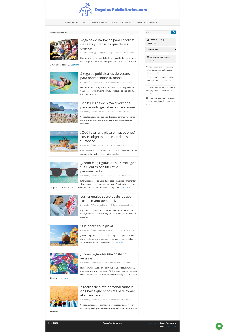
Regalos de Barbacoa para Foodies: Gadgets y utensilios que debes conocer (107, 44)
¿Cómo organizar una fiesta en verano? (103, 256)
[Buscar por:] (160, 32)
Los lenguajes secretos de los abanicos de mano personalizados (107, 198)
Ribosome (152, 323)
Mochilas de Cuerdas (121, 22)
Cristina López (87, 53)
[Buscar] (173, 32)
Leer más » (75, 64)
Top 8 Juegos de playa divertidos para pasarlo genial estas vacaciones (107, 105)
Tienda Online (71, 22)
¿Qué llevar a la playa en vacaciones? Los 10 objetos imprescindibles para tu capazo (108, 136)
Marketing (86, 111)
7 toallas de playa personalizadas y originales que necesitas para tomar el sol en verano (107, 291)
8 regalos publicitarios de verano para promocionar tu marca (105, 75)
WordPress (171, 326)
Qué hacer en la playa (96, 226)
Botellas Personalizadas (95, 22)
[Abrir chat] (219, 326)
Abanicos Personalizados (148, 22)
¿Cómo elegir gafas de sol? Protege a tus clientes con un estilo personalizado (108, 166)
